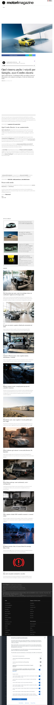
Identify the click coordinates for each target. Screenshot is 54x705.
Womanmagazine (33, 623)
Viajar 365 (32, 611)
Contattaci (37, 592)
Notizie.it (6, 615)
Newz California (33, 632)
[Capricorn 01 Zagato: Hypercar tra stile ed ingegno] (11, 248)
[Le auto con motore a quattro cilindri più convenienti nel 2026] (18, 322)
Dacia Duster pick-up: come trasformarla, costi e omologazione (15, 483)
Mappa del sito (16, 594)
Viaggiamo (7, 632)
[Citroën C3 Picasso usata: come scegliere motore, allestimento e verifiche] (18, 352)
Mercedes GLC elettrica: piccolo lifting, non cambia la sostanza (25, 234)
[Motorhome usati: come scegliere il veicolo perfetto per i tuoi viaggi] (18, 416)
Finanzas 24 (32, 605)
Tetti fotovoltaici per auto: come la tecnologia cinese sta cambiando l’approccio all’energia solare (17, 293)
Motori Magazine (6, 584)
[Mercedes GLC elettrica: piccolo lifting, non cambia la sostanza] (11, 236)
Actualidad (32, 603)
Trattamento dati (7, 594)
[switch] (40, 658)
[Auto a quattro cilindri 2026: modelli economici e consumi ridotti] (18, 511)
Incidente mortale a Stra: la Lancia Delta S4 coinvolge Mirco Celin (17, 547)
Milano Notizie (7, 611)
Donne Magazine (8, 607)
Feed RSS (12, 594)
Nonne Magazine (8, 634)
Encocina (31, 617)
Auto (2, 196)
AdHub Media (22, 595)
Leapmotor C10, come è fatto (14, 124)
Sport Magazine (7, 623)
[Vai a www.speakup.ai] (34, 61)
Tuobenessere (7, 630)
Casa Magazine (7, 603)
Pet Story (6, 619)
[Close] (45, 638)
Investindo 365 (32, 607)
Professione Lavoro (8, 621)
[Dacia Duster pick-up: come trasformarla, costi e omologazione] (18, 479)
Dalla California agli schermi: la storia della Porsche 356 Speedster (17, 451)
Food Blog (6, 609)
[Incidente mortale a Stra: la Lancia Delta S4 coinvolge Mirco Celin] (18, 543)
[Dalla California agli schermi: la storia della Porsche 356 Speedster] (18, 447)
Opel (5, 197)
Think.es (31, 609)
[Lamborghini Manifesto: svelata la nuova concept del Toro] (11, 259)
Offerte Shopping (8, 617)
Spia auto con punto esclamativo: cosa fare (14, 574)
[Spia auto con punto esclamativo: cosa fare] (18, 570)
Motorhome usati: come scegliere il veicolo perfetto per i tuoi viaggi (17, 420)
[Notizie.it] (49, 1)
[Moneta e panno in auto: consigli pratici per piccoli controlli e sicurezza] (18, 383)
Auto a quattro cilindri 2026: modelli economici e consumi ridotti (18, 515)
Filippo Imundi (7, 194)
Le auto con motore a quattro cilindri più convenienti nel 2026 (17, 326)
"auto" (3, 197)
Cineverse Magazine (8, 605)
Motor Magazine (7, 613)
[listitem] (27, 656)
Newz (31, 628)
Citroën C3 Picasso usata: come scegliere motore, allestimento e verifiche (16, 356)
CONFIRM (19, 699)
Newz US (31, 630)
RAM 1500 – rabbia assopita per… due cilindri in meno (19, 179)
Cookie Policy (41, 592)
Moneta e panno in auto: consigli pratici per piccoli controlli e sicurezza (16, 387)
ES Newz (31, 613)
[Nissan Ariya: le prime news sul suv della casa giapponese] (11, 225)
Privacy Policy (46, 592)
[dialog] (27, 670)
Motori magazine (11, 595)
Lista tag (20, 594)
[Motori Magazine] (18, 2)
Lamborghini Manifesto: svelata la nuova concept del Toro (25, 257)
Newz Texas (32, 634)
